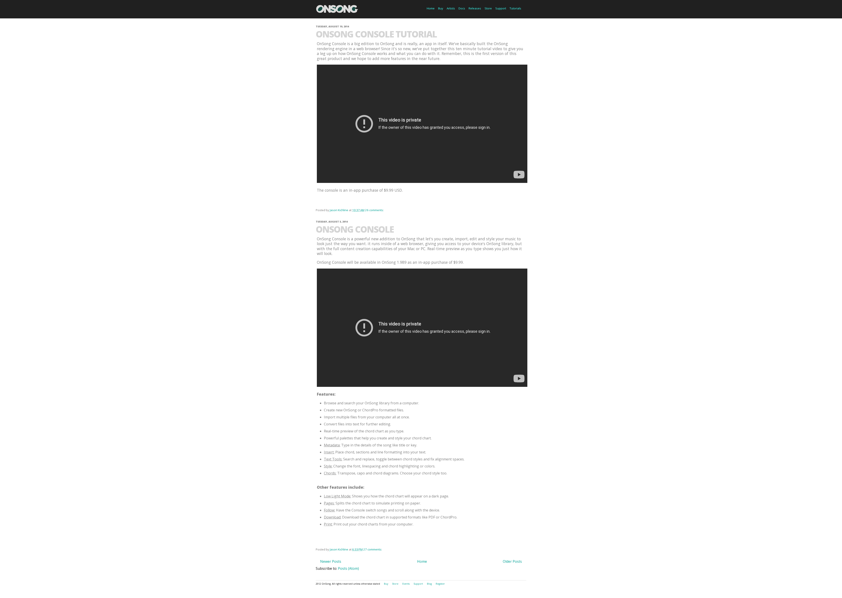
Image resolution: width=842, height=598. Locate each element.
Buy (440, 8)
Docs (461, 8)
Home (431, 8)
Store (488, 8)
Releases (475, 8)
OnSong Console (355, 229)
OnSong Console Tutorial (376, 34)
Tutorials (515, 8)
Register (440, 583)
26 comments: (374, 210)
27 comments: (373, 549)
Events (406, 583)
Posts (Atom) (348, 568)
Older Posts (512, 561)
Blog (429, 583)
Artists (451, 8)
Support (500, 8)
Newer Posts (330, 561)
